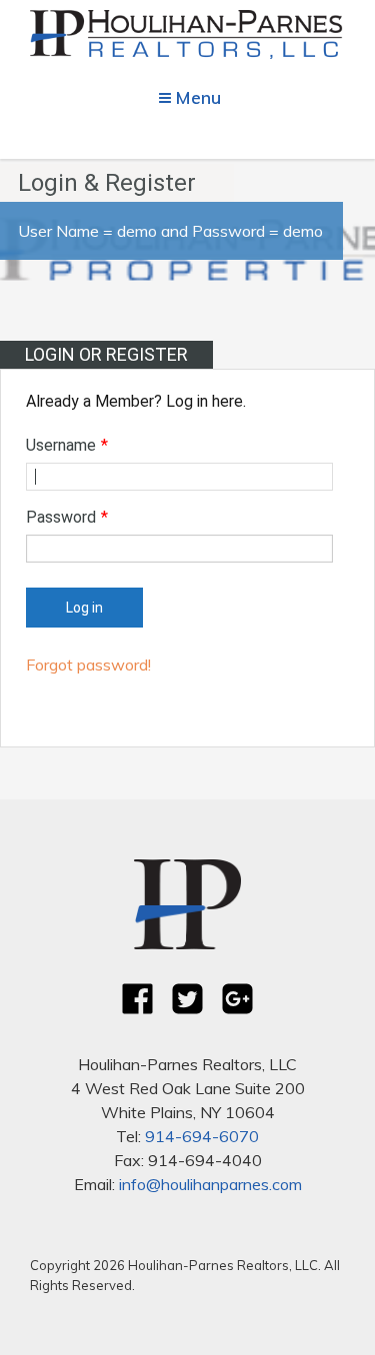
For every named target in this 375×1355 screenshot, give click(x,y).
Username (67, 445)
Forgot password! (88, 665)
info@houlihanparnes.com (210, 1184)
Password (67, 517)
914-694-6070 (202, 1136)
